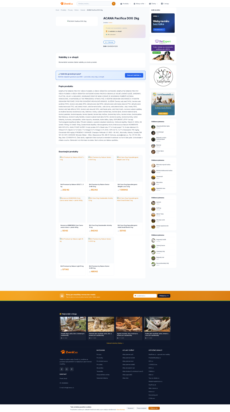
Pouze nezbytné (141, 408)
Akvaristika (100, 368)
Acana (110, 22)
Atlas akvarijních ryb (129, 368)
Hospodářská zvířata (103, 375)
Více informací (120, 409)
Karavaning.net (153, 395)
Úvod (57, 10)
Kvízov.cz (151, 391)
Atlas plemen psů (128, 354)
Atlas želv (125, 378)
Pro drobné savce (102, 361)
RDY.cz (151, 361)
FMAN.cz (151, 371)
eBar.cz (151, 375)
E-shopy (166, 3)
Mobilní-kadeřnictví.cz (155, 381)
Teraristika (100, 371)
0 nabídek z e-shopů (115, 31)
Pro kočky (100, 358)
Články (153, 3)
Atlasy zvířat (140, 3)
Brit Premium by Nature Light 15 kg (72, 266)
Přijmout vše (154, 408)
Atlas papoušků (127, 375)
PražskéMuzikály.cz (155, 358)
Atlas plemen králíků (129, 364)
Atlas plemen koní (128, 361)
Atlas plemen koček (129, 358)
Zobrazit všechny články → (115, 343)
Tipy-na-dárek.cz (154, 378)
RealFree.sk (152, 385)
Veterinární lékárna (102, 378)
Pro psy (70, 10)
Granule (82, 10)
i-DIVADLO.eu (153, 364)
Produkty (126, 3)
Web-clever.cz (153, 388)
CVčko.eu (152, 398)
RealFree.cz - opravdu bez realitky (159, 354)
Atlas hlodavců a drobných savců (133, 371)
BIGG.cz (151, 368)
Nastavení (131, 408)
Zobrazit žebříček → (134, 75)
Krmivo (77, 10)
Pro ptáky (100, 364)
